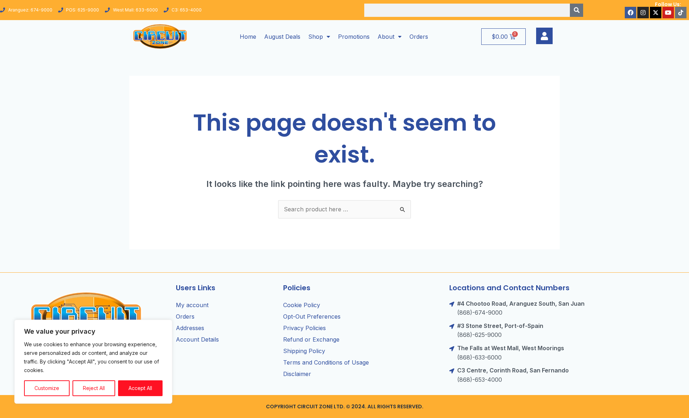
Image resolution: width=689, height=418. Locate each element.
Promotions (354, 36)
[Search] (576, 10)
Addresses (190, 328)
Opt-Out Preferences (312, 316)
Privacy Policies (304, 328)
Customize (46, 388)
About (386, 36)
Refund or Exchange (311, 339)
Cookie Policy (301, 305)
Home (248, 36)
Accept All (140, 388)
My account (192, 305)
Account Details (197, 339)
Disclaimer (297, 373)
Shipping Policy (304, 350)
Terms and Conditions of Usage (326, 362)
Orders (418, 36)
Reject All (94, 388)
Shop (315, 36)
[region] (93, 362)
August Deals (282, 36)
